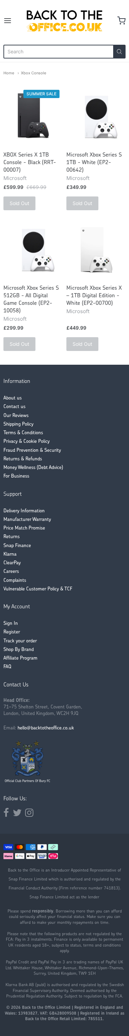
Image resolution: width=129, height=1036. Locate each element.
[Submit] (119, 51)
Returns (11, 537)
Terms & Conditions (23, 433)
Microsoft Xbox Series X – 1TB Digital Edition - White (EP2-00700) (94, 296)
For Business (16, 476)
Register (11, 632)
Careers (11, 571)
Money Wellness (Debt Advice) (33, 467)
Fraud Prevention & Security (32, 450)
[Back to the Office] (64, 20)
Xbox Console (33, 73)
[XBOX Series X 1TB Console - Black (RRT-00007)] (33, 117)
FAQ (7, 667)
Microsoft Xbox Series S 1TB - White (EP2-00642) (94, 162)
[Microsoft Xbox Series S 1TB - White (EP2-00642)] (96, 117)
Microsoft (14, 178)
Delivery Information (24, 511)
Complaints (14, 580)
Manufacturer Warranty (27, 519)
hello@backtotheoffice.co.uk (46, 728)
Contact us (14, 406)
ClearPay (12, 563)
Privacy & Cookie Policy (26, 441)
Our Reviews (16, 415)
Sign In (10, 623)
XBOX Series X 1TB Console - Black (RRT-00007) (29, 162)
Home (8, 73)
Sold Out (19, 203)
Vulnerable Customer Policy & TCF (37, 589)
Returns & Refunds (22, 459)
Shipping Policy (18, 424)
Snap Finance (17, 545)
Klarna (10, 554)
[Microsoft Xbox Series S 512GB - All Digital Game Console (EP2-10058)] (33, 250)
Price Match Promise (24, 528)
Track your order (20, 641)
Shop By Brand (18, 649)
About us (12, 398)
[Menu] (13, 21)
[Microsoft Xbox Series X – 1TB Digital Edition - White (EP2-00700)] (96, 250)
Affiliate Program (20, 658)
